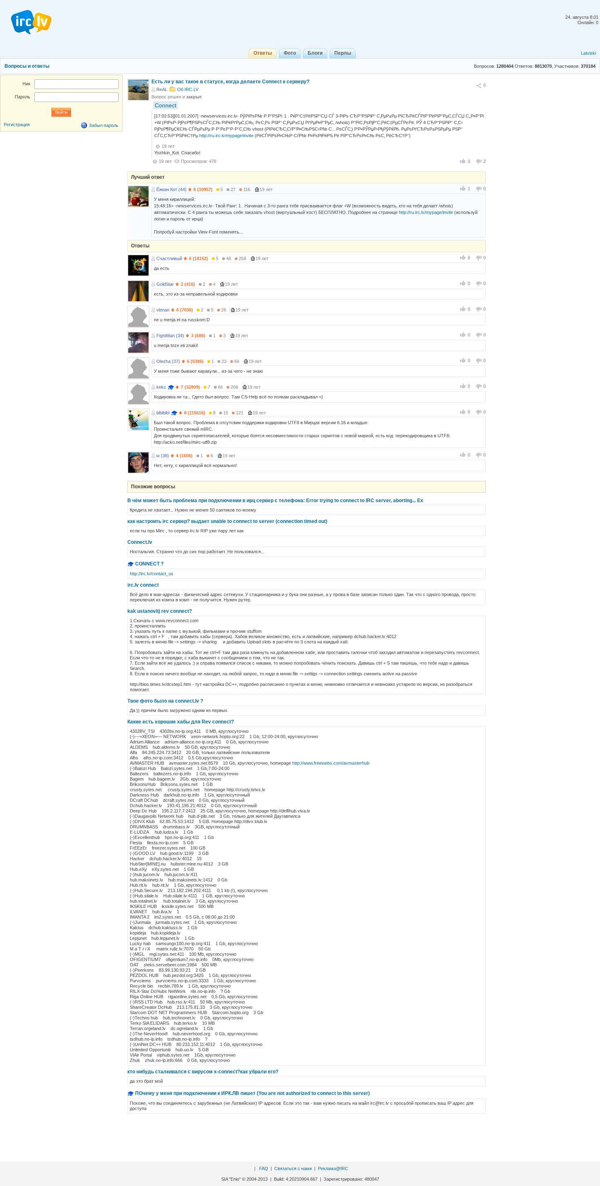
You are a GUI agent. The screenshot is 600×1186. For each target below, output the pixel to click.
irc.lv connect (143, 585)
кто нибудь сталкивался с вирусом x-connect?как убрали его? (202, 1072)
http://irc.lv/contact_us (151, 573)
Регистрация (17, 124)
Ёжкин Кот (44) (171, 189)
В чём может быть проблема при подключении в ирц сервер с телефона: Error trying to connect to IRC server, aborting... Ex (275, 500)
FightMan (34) (170, 335)
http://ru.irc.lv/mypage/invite (226, 135)
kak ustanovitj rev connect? (159, 611)
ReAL (161, 89)
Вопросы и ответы (26, 66)
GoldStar (165, 284)
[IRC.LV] (26, 19)
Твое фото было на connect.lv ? (165, 701)
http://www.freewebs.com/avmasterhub (330, 763)
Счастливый (169, 258)
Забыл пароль (103, 125)
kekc (161, 387)
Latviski (588, 53)
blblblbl (162, 412)
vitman (162, 309)
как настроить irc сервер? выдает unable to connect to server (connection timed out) (227, 521)
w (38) (162, 455)
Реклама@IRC (333, 1168)
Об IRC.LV (187, 89)
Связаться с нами (293, 1168)
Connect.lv (139, 542)
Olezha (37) (168, 361)
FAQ (263, 1168)
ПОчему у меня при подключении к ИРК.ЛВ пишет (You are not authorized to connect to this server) (252, 1093)
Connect (165, 105)
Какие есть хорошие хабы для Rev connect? (180, 722)
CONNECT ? (149, 564)
